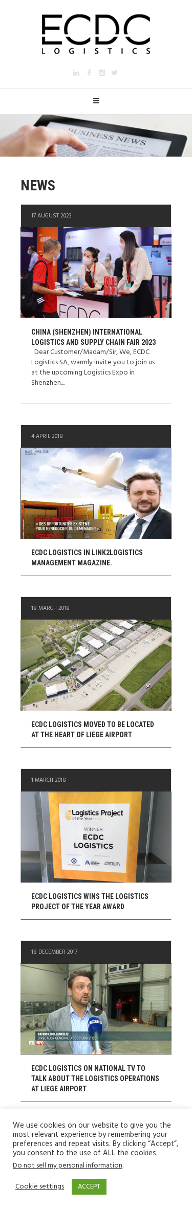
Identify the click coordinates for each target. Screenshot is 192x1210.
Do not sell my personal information (67, 1166)
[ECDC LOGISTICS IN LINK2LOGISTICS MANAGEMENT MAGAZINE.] (96, 493)
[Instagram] (102, 73)
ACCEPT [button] (89, 1186)
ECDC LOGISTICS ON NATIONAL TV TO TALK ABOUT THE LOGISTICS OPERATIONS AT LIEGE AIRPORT (95, 1078)
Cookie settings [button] (39, 1187)
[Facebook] (89, 73)
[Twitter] (115, 73)
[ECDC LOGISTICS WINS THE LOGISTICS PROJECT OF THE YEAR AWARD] (96, 837)
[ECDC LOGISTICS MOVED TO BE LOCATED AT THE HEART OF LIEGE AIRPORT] (96, 665)
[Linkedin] (76, 73)
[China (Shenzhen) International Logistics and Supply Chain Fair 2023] (96, 272)
